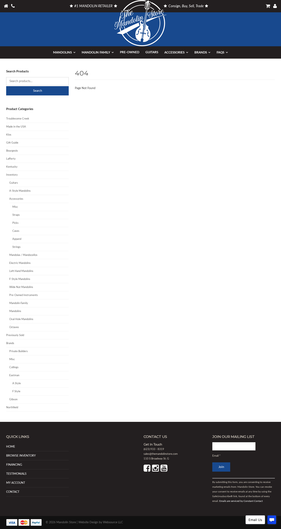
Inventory (12, 175)
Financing (14, 464)
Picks (15, 223)
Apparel (16, 239)
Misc (15, 207)
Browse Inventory (21, 455)
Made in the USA (16, 126)
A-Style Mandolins (20, 191)
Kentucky (11, 167)
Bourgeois (12, 151)
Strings (16, 247)
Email (216, 456)
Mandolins (62, 52)
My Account (15, 482)
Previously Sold (15, 335)
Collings (14, 367)
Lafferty (11, 159)
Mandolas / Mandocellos (23, 255)
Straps (16, 215)
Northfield (12, 407)
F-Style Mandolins (19, 279)
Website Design (88, 522)
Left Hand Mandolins (21, 271)
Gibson (13, 399)
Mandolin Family (96, 52)
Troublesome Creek (17, 118)
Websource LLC (113, 522)
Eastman (14, 375)
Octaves (14, 327)
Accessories (174, 52)
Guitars (151, 52)
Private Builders (18, 351)
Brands (200, 52)
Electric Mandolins (20, 263)
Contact (12, 491)
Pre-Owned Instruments (23, 295)
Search (37, 90)
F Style (16, 391)
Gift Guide (12, 143)
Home (10, 446)
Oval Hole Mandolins (21, 319)
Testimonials (16, 473)
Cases (15, 231)
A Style (16, 383)
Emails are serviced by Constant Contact (241, 501)
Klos (8, 134)
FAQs (220, 52)
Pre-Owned (129, 52)
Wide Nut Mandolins (21, 287)
